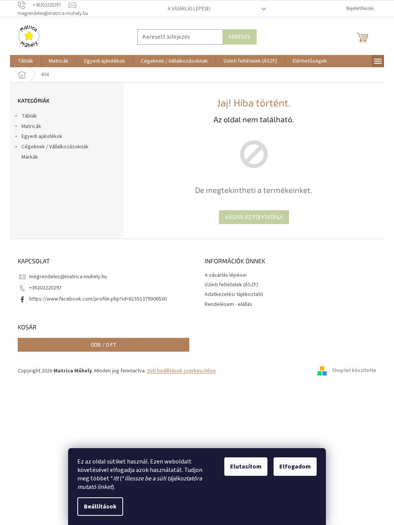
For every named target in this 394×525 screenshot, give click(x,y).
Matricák (31, 126)
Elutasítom (246, 466)
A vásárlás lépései (189, 8)
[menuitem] (25, 61)
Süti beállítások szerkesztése (181, 371)
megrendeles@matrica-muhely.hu (68, 277)
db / (103, 344)
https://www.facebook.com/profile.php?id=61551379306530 (98, 299)
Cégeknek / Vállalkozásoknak (55, 147)
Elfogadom (295, 466)
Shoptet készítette (354, 371)
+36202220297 (45, 288)
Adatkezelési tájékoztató (234, 294)
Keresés (239, 36)
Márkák (30, 157)
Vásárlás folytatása (254, 217)
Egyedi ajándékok (42, 136)
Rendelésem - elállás (228, 304)
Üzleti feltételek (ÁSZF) (231, 285)
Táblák (29, 116)
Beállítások (100, 506)
